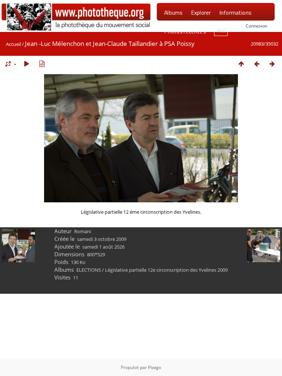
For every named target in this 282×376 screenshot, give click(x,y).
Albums (173, 12)
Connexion (256, 26)
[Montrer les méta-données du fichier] (42, 63)
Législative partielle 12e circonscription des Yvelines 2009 (166, 270)
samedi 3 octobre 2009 (101, 239)
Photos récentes (185, 31)
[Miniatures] (241, 63)
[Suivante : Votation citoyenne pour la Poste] (272, 63)
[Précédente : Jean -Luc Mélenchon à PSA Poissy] (256, 63)
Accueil (13, 44)
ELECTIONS (88, 270)
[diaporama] (26, 63)
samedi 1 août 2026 (103, 246)
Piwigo (154, 367)
